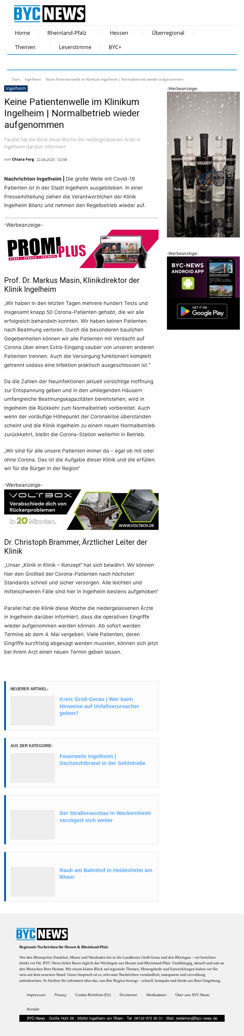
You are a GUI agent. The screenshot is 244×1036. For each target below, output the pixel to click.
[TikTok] (60, 62)
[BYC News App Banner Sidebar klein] (203, 328)
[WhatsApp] (75, 62)
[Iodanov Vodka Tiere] (203, 236)
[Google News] (105, 62)
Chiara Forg (23, 159)
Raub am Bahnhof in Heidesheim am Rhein (106, 873)
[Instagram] (30, 62)
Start (16, 79)
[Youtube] (90, 62)
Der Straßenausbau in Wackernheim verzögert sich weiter (105, 816)
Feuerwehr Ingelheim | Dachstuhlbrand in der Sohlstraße (103, 759)
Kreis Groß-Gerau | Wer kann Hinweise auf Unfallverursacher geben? (99, 706)
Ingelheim (33, 79)
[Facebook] (15, 62)
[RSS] (45, 62)
